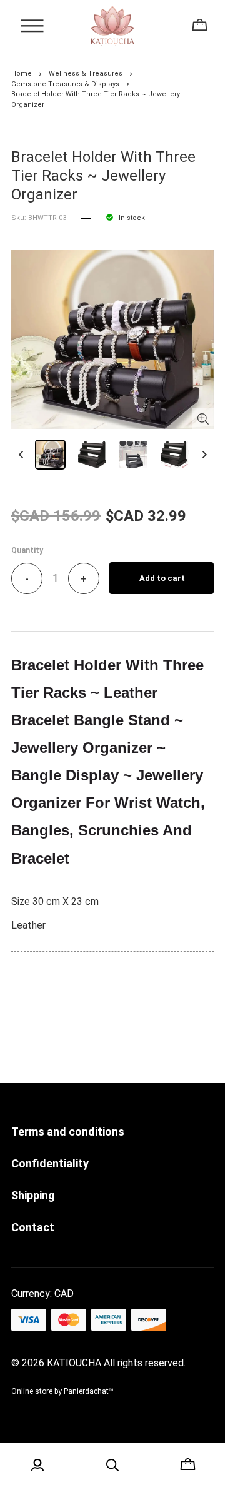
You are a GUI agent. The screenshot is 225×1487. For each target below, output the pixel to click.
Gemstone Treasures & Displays (65, 84)
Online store (31, 1391)
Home (21, 73)
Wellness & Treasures (85, 73)
